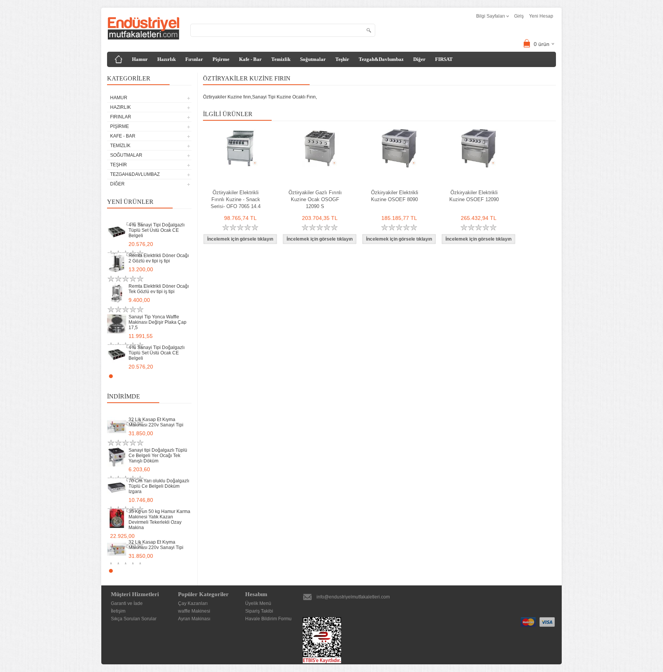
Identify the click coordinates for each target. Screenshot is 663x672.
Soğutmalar (313, 59)
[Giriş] (118, 59)
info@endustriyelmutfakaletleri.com (353, 597)
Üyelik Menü (258, 603)
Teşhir (342, 59)
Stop (188, 376)
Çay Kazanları (193, 603)
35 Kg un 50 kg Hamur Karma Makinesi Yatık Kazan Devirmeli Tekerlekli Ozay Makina (159, 519)
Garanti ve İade (127, 603)
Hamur (140, 59)
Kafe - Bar (250, 59)
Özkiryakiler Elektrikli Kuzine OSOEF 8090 (394, 196)
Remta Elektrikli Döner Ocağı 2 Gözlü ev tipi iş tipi (159, 258)
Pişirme (221, 59)
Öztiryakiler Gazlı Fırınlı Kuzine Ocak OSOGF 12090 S (315, 199)
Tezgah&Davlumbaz (381, 59)
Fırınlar (194, 59)
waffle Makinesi (194, 611)
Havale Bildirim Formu (268, 618)
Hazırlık (166, 59)
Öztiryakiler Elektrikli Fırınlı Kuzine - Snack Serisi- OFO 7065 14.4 (236, 199)
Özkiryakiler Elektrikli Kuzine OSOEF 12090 (474, 196)
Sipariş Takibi (259, 611)
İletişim (118, 611)
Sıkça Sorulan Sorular (134, 618)
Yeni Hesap (541, 16)
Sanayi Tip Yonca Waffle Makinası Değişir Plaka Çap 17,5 (157, 322)
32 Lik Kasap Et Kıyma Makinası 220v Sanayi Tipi (156, 422)
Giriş (519, 16)
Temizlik (280, 59)
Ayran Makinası (194, 618)
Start (182, 376)
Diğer (419, 59)
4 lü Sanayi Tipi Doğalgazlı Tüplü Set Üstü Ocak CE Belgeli (157, 230)
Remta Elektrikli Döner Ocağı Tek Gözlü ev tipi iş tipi (159, 289)
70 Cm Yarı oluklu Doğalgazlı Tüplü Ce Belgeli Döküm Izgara (159, 486)
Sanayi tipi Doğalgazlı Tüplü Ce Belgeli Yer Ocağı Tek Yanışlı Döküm (158, 455)
